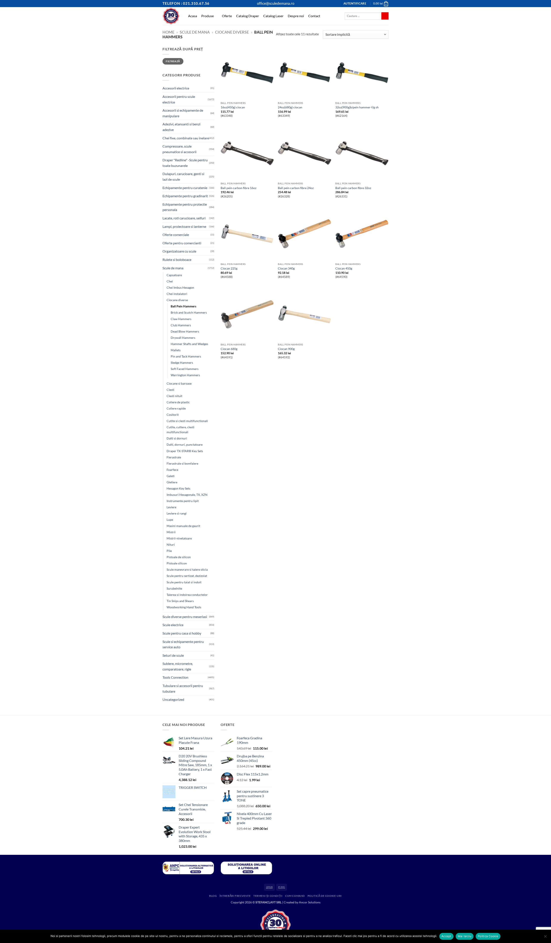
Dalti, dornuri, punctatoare (185, 444)
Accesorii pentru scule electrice (179, 99)
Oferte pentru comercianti (182, 243)
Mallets (176, 350)
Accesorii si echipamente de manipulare (183, 113)
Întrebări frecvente (235, 895)
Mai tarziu (465, 936)
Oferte (227, 16)
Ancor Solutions (309, 902)
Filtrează (173, 61)
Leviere (171, 507)
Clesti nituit (174, 396)
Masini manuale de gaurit (183, 526)
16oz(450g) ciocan (233, 107)
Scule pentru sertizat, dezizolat (187, 576)
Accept (446, 936)
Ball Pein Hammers (183, 306)
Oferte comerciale (176, 235)
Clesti (170, 389)
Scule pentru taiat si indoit (184, 582)
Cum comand (295, 895)
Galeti (171, 476)
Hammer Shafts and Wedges (189, 344)
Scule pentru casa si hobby (182, 633)
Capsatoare (174, 275)
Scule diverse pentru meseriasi (185, 617)
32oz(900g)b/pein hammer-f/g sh (357, 107)
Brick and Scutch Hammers (189, 312)
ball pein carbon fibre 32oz (353, 188)
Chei (170, 281)
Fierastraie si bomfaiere (182, 463)
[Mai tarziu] (545, 937)
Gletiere (172, 482)
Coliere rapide (176, 408)
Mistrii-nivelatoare (179, 538)
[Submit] (384, 16)
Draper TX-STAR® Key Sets (185, 451)
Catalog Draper (247, 16)
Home (168, 32)
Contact (314, 16)
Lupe (170, 519)
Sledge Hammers (182, 362)
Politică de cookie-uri (325, 895)
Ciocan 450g (343, 268)
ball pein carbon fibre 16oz (238, 188)
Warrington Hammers (185, 375)
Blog (213, 895)
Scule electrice (173, 625)
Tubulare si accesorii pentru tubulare (183, 688)
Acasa (192, 16)
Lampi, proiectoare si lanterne (184, 226)
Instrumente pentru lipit (183, 501)
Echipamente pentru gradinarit (185, 196)
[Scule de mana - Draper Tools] (171, 16)
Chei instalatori (177, 294)
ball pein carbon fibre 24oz (296, 188)
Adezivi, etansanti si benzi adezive (181, 127)
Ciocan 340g (286, 268)
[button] (355, 3)
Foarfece (172, 470)
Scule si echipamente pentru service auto (183, 644)
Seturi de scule (173, 655)
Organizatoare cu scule (179, 251)
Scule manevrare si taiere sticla (187, 569)
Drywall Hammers (183, 337)
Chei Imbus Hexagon (180, 287)
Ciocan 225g (229, 268)
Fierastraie (174, 457)
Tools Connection (175, 677)
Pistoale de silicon (179, 557)
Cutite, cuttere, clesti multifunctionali (180, 429)
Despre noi (296, 16)
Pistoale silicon (177, 563)
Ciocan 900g (286, 349)
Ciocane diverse (232, 32)
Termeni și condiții (268, 895)
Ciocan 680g (229, 349)
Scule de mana (195, 32)
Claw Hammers (181, 319)
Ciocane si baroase (179, 383)
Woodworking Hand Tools (184, 607)
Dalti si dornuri (177, 438)
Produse (207, 16)
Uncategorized (173, 699)
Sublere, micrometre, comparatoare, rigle (178, 666)
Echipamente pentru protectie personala (185, 207)
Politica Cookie (488, 936)
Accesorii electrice (176, 88)
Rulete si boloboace (177, 259)
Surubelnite (174, 588)
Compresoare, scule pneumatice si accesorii (180, 149)
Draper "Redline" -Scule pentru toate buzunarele (185, 163)
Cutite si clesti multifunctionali (187, 421)
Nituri (171, 544)
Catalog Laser (273, 16)
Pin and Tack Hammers (186, 356)
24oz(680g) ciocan (290, 107)
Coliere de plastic (178, 402)
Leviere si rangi (177, 513)
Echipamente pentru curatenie (185, 188)
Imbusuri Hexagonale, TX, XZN (187, 494)
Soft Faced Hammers (184, 369)
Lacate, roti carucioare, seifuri (184, 218)
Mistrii (171, 532)
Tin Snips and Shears (180, 601)
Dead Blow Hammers (185, 331)
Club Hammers (181, 325)
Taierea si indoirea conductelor (187, 594)
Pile (169, 551)
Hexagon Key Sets (178, 488)
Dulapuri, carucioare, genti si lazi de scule (183, 176)
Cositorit (173, 414)
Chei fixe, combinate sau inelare (186, 138)
